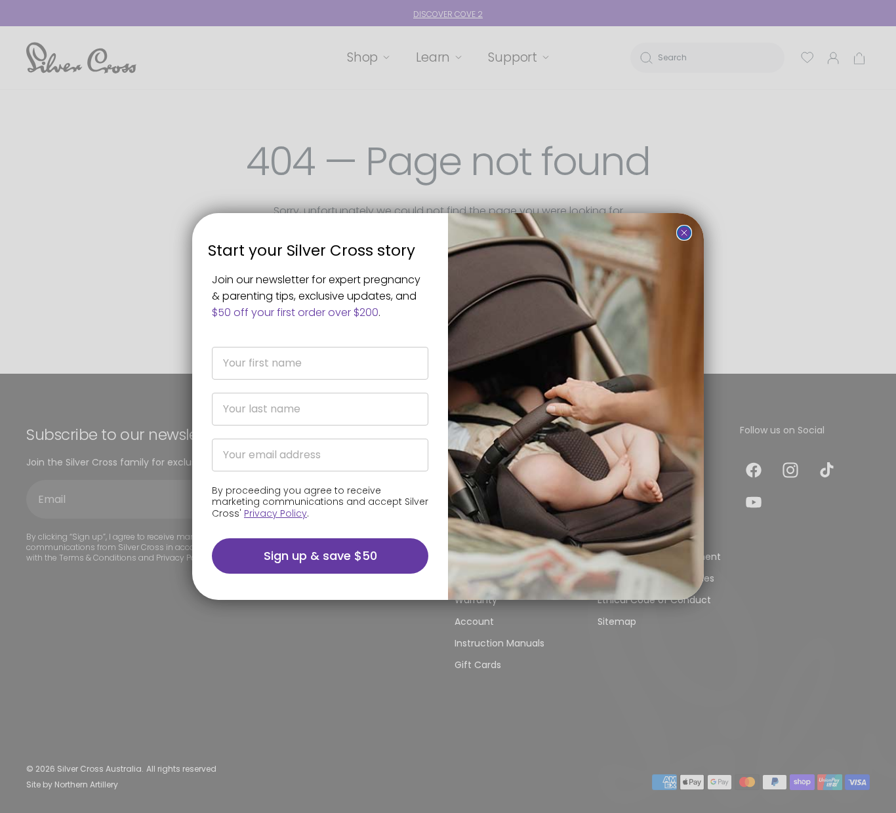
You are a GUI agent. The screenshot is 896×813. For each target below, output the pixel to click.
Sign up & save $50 (320, 555)
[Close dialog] (684, 232)
